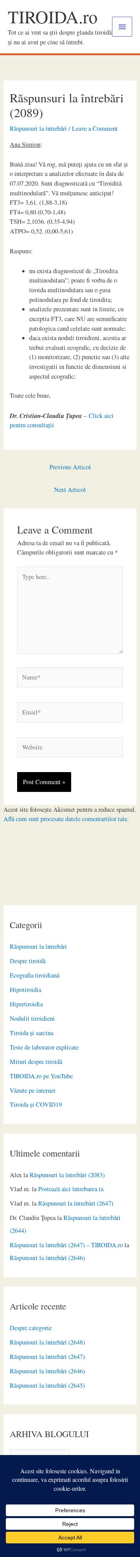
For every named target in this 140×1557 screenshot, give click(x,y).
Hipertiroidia (26, 1004)
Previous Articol (70, 467)
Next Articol (70, 489)
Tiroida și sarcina (31, 1033)
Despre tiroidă (28, 961)
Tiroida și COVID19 (36, 1104)
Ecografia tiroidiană (35, 975)
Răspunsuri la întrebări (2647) (75, 1203)
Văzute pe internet (33, 1090)
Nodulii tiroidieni (32, 1018)
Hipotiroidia (25, 989)
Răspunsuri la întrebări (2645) (47, 1385)
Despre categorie (31, 1328)
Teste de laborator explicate (44, 1047)
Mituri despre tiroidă (36, 1061)
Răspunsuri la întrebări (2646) (47, 1257)
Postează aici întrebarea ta (70, 1189)
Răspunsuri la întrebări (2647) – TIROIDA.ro (66, 1245)
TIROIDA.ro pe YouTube (41, 1076)
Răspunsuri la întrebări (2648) (47, 1342)
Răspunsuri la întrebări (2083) (67, 1175)
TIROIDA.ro (53, 16)
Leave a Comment (95, 128)
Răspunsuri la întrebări (38, 946)
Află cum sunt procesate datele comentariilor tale (65, 818)
